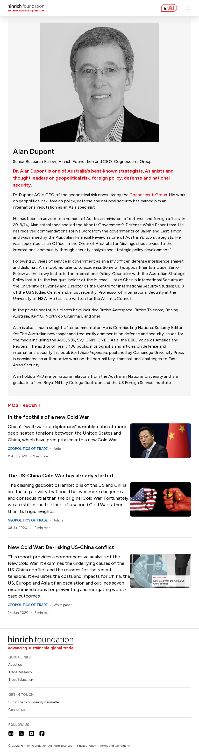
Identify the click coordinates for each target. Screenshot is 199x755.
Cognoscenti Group (148, 194)
